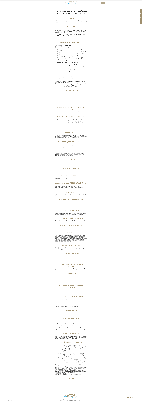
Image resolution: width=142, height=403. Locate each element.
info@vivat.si (74, 371)
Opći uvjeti (64, 399)
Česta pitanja (10, 400)
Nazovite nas (10, 396)
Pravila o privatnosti (69, 399)
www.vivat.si (79, 358)
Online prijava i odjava (11, 399)
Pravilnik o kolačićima (75, 399)
